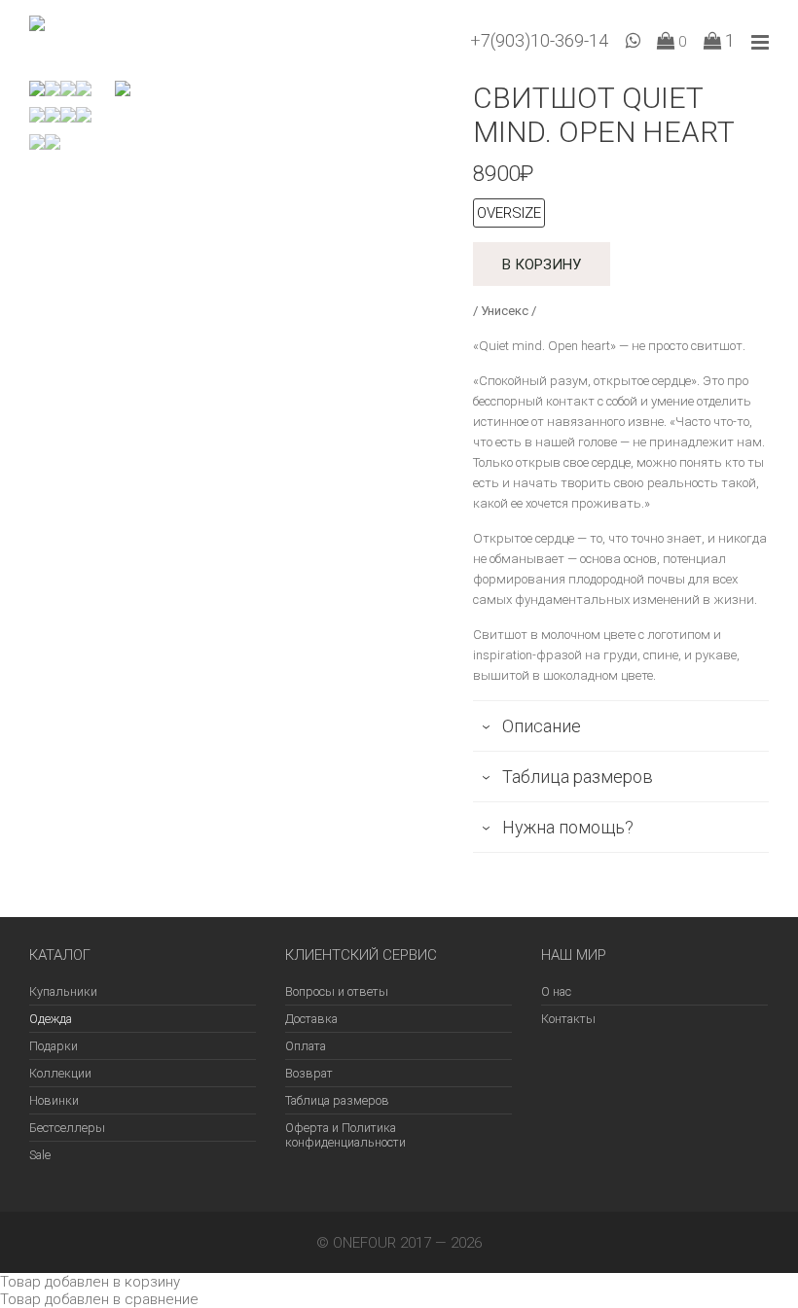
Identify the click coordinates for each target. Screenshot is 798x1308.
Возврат (309, 1073)
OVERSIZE (509, 213)
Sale (40, 1155)
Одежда (50, 1018)
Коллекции (60, 1073)
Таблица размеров (337, 1100)
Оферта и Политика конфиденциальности (345, 1134)
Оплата (305, 1046)
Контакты (568, 1018)
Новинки (54, 1100)
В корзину (541, 264)
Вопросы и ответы (336, 991)
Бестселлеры (67, 1127)
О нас (556, 991)
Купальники (63, 991)
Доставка (311, 1018)
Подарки (53, 1046)
